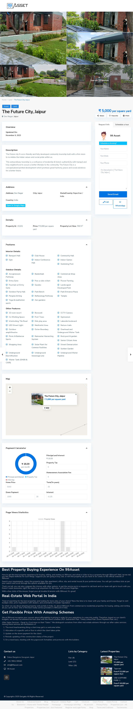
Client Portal (98, 702)
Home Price (10, 482)
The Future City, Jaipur (55, 396)
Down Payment (12, 492)
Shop (91, 707)
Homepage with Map (72, 705)
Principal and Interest (55, 455)
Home (4, 100)
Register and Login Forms (75, 707)
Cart (76, 702)
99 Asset (115, 135)
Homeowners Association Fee (58, 472)
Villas (70, 665)
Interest (50, 492)
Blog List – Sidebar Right (61, 702)
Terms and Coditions (105, 707)
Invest (6, 106)
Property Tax (51, 463)
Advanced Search (34, 702)
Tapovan (117, 668)
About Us (20, 702)
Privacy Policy (102, 705)
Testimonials (122, 707)
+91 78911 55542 (19, 13)
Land (10, 100)
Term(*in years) (52, 482)
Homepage (56, 705)
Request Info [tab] (104, 124)
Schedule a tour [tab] (122, 124)
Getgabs (23, 696)
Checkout (85, 702)
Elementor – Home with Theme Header (33, 705)
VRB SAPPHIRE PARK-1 (120, 679)
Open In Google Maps (16, 205)
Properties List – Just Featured (49, 707)
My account (88, 705)
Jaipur (16, 116)
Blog (46, 702)
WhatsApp (120, 205)
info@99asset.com (14, 665)
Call (107, 202)
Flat (70, 658)
